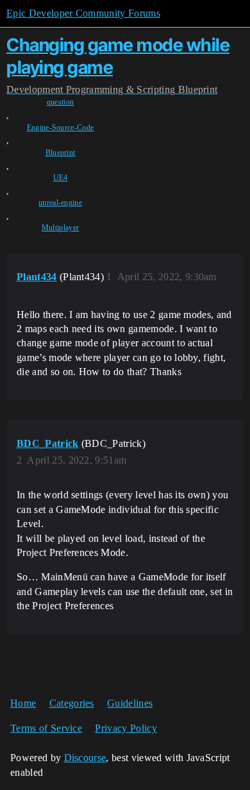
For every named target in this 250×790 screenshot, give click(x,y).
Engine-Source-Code (60, 127)
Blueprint (61, 152)
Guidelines (130, 703)
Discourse (85, 757)
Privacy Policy (125, 728)
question (60, 101)
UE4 (60, 177)
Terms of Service (46, 728)
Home (23, 703)
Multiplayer (60, 227)
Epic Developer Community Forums (83, 13)
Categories (71, 703)
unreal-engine (60, 202)
